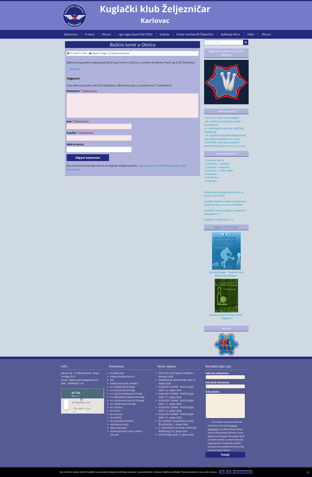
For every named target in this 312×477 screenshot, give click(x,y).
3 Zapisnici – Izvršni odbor (218, 170)
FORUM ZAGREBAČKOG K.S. (122, 376)
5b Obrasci (210, 180)
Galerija (164, 34)
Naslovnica (71, 34)
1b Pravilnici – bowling (216, 163)
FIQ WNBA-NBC (117, 373)
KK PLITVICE (115, 410)
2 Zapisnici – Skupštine (217, 167)
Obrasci (106, 34)
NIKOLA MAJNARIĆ (118, 428)
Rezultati (75, 69)
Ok (222, 472)
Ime (77, 121)
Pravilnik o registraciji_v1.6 (218, 219)
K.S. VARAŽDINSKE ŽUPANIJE (123, 404)
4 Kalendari (210, 174)
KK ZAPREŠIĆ (116, 417)
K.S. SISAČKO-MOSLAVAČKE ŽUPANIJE (127, 400)
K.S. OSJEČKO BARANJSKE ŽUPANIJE (126, 393)
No (229, 472)
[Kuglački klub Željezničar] (74, 26)
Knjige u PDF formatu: (226, 227)
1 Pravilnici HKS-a (214, 160)
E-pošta (80, 133)
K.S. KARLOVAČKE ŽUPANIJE (122, 390)
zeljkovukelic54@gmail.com (83, 380)
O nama (89, 34)
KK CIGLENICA (116, 407)
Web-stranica (75, 144)
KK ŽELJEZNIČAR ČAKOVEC (122, 421)
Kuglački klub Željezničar (155, 9)
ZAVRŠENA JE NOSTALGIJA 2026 (175, 380)
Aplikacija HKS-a (230, 34)
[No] (308, 472)
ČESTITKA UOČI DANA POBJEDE (222, 117)
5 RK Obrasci (211, 177)
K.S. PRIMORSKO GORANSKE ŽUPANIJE (127, 397)
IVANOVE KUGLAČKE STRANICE (124, 383)
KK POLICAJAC (116, 414)
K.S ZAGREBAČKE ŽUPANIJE (122, 387)
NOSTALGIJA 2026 (167, 434)
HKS (112, 380)
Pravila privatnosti (242, 472)
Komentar (82, 91)
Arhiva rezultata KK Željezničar (194, 34)
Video (250, 34)
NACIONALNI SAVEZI (119, 424)
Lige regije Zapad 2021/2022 (135, 34)
